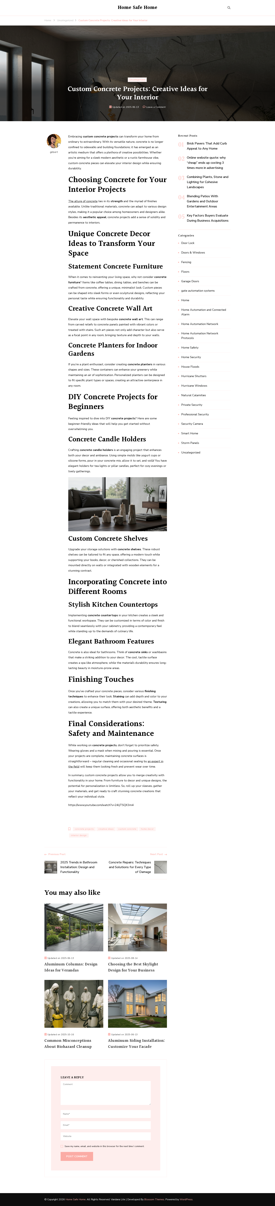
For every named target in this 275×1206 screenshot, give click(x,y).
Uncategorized (137, 79)
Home (185, 300)
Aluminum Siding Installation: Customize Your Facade (136, 1044)
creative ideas (106, 829)
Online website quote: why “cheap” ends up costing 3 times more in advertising (206, 162)
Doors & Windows (193, 252)
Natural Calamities (193, 395)
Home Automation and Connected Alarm (203, 312)
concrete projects (84, 829)
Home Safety (189, 347)
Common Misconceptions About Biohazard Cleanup (68, 1044)
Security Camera (192, 424)
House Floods (190, 367)
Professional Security (195, 414)
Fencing (186, 262)
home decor (147, 829)
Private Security (191, 405)
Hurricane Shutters (193, 376)
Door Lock (187, 243)
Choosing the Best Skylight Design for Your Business (133, 967)
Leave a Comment (156, 107)
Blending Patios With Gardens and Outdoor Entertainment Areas (202, 201)
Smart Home (189, 433)
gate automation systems (198, 291)
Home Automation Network (199, 324)
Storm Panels (190, 443)
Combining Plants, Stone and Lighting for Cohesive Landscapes (207, 182)
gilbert (54, 152)
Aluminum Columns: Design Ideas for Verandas (70, 967)
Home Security (191, 357)
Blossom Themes (154, 1199)
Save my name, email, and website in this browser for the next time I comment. (104, 1146)
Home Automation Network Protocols (199, 335)
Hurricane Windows (194, 386)
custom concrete (127, 829)
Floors (185, 272)
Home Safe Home (137, 7)
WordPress (186, 1199)
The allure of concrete (83, 201)
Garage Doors (190, 281)
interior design (79, 835)
